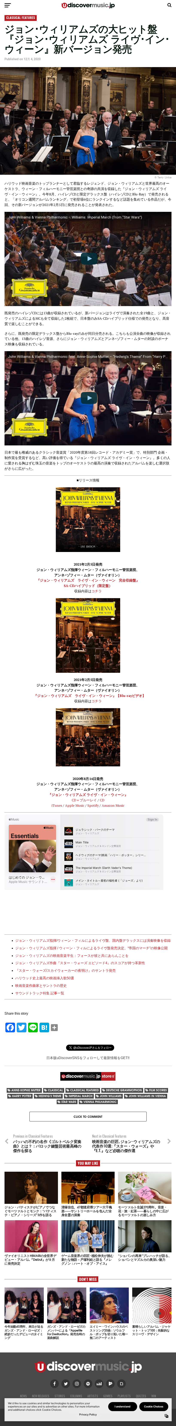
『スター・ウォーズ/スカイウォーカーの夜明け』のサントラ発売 (65, 970)
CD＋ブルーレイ (84, 800)
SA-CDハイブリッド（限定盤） (88, 585)
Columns (76, 1396)
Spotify (93, 805)
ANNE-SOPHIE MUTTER (26, 1090)
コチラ (96, 591)
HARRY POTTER (21, 1096)
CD (102, 800)
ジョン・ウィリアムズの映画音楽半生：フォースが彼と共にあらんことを (72, 955)
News (23, 1396)
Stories (60, 1396)
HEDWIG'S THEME (50, 1096)
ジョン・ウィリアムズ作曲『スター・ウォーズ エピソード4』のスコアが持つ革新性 (80, 963)
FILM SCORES (158, 1090)
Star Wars (68, 1102)
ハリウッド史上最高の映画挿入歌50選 (44, 978)
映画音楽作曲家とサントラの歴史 (41, 985)
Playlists (124, 1396)
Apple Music (74, 805)
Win (153, 1396)
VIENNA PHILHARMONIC (100, 1102)
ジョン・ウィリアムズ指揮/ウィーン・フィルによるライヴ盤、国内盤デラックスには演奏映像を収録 (93, 940)
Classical (55, 1090)
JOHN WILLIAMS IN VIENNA (147, 1096)
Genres (107, 1396)
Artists (92, 1396)
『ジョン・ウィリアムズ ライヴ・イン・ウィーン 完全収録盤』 (88, 580)
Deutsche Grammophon (124, 1090)
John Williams (110, 1096)
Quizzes (141, 1396)
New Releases (40, 1396)
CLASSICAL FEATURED (84, 1090)
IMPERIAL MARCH (81, 1096)
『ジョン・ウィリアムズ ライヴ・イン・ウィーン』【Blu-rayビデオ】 (90, 695)
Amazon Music (113, 805)
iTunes (57, 805)
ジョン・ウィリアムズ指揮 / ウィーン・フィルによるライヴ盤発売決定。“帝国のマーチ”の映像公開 (91, 948)
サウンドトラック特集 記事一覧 (39, 993)
